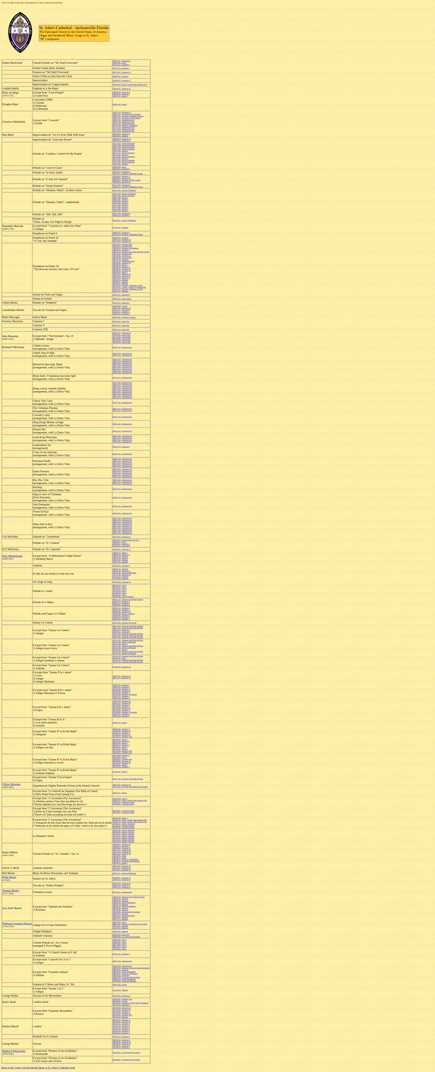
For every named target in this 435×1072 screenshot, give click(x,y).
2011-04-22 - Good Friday (122, 337)
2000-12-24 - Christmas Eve (122, 363)
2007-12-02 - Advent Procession (124, 143)
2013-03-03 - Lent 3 (119, 949)
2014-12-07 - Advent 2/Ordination (124, 653)
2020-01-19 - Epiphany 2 (121, 619)
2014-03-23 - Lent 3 (119, 595)
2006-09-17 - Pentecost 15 (122, 274)
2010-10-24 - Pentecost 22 (122, 887)
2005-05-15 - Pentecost (120, 970)
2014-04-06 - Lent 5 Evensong (123, 596)
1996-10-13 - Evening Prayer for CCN (126, 540)
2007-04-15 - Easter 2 (120, 739)
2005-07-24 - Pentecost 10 (122, 239)
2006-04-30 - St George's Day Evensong (126, 977)
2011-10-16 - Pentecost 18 (122, 241)
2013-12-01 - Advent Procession (124, 160)
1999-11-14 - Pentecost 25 (122, 112)
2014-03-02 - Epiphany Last (122, 752)
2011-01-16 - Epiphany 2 (121, 689)
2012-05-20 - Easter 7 (120, 765)
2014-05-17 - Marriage (120, 291)
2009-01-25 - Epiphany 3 (121, 610)
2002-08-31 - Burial (119, 857)
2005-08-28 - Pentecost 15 (122, 537)
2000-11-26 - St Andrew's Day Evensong (127, 118)
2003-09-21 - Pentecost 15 (122, 263)
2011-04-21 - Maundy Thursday (123, 836)
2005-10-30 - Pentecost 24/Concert (124, 623)
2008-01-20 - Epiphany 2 (121, 685)
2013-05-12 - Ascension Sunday (124, 802)
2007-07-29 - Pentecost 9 (121, 278)
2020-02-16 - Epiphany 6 (121, 314)
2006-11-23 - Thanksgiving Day (124, 916)
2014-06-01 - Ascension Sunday (124, 804)
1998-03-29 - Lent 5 (119, 940)
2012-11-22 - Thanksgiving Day (124, 129)
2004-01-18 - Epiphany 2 (121, 215)
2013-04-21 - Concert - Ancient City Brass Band (129, 287)
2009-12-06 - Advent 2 (120, 201)
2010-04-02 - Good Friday (122, 335)
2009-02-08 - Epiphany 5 (121, 729)
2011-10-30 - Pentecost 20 (122, 575)
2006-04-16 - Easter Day (121, 975)
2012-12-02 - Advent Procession (124, 156)
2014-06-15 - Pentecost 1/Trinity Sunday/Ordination (131, 1003)
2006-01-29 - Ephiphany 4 (122, 996)
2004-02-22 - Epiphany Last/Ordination (126, 861)
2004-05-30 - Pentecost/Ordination (124, 573)
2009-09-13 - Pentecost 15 (122, 880)
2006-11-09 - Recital (120, 104)
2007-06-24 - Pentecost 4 (121, 1040)
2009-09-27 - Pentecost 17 (122, 1044)
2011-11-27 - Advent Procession (124, 153)
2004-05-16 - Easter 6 (120, 265)
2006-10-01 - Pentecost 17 (122, 276)
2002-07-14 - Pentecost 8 (121, 447)
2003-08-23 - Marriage (120, 136)
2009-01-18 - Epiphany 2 (121, 687)
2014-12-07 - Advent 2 (120, 164)
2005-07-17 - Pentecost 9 (121, 310)
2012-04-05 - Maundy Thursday (123, 838)
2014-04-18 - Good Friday (122, 342)
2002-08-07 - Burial (119, 856)
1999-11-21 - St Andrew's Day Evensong (127, 114)
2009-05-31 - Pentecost (120, 76)
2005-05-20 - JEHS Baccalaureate (124, 972)
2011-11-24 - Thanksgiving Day (124, 127)
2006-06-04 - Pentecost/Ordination (124, 981)
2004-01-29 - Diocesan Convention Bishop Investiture (131, 968)
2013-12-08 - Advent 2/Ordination (124, 648)
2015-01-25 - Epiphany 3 (121, 696)
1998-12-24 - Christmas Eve (122, 359)
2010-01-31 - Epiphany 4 (121, 1024)
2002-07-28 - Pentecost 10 (122, 854)
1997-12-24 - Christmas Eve (122, 244)
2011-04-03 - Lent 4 (119, 589)
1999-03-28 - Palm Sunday (122, 299)
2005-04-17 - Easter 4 (120, 863)
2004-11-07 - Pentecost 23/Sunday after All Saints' (130, 924)
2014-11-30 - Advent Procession (124, 162)
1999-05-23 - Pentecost (120, 901)
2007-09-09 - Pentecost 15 (122, 1022)
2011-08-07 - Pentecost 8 (121, 1046)
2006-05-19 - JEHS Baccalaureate (124, 979)
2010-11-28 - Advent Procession (124, 149)
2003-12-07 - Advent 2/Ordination (124, 220)
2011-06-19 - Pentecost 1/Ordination (125, 125)
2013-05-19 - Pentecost (120, 576)
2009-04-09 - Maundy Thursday (123, 832)
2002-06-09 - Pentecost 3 (121, 94)
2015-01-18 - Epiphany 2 (121, 617)
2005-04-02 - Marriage (120, 560)
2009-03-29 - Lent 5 (119, 585)
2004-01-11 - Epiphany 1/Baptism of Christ (128, 173)
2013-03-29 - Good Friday (122, 340)
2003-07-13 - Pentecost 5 (121, 601)
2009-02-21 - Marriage (120, 284)
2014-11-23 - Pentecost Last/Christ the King (128, 637)
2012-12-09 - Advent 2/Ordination (124, 642)
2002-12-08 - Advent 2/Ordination (124, 190)
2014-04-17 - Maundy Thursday (123, 841)
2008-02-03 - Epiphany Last (122, 759)
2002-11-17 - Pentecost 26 (122, 678)
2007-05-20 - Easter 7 (120, 798)
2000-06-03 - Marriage (120, 908)
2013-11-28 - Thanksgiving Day (124, 131)
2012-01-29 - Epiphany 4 (121, 1027)
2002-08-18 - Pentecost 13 (122, 141)
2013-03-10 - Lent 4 (119, 593)
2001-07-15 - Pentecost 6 (121, 1037)
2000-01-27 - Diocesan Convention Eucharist (128, 116)
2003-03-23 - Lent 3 (119, 922)
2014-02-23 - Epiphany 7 (121, 767)
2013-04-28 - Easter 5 (120, 644)
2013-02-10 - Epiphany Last (122, 736)
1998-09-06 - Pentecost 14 (122, 848)
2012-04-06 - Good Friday (122, 338)
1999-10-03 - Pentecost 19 (122, 676)
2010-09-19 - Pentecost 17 (122, 80)
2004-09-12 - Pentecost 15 (122, 89)
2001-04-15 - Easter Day (121, 321)
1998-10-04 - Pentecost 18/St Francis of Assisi (129, 897)
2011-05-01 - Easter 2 (120, 749)
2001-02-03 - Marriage (120, 910)
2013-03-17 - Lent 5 (119, 658)
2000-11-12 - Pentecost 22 (122, 850)
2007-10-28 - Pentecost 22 (122, 883)
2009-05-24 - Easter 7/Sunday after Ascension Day (130, 800)
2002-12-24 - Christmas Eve (122, 367)
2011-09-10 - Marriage (120, 928)
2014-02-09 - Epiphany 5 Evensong (125, 694)
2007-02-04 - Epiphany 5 (121, 755)
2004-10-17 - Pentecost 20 (122, 333)
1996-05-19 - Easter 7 (120, 553)
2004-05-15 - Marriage (120, 914)
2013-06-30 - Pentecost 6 (121, 546)
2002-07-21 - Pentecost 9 (121, 295)
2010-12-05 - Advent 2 (120, 151)
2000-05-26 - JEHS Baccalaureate (124, 906)
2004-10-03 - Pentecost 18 (122, 308)
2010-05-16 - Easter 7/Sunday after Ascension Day (130, 84)
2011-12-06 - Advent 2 (120, 155)
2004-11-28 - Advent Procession (124, 196)
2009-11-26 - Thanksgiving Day (124, 122)
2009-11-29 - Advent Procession (124, 147)
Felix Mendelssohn (12, 556)
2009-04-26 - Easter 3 (120, 743)
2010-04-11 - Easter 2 (120, 747)
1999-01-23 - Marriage (120, 899)
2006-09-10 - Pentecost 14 (122, 182)
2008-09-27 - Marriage (120, 282)
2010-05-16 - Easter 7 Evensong (124, 613)
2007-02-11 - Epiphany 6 (121, 608)
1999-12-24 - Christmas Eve (122, 361)
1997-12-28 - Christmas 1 (121, 172)
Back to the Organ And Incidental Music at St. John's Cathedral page (38, 1067)
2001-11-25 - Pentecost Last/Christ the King (128, 626)
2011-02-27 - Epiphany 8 (121, 65)
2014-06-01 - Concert (120, 1001)
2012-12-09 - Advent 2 (120, 158)
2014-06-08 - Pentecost (120, 578)
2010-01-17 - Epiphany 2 (121, 733)
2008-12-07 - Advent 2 (120, 199)
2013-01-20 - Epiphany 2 (121, 312)
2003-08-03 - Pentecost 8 (121, 134)
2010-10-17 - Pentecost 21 (122, 763)
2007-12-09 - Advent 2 (120, 197)
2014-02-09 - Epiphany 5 (121, 615)
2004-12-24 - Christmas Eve (122, 353)
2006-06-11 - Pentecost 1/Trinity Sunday (127, 180)
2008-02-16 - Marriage (120, 280)
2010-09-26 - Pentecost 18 (122, 667)
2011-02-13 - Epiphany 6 (121, 1025)
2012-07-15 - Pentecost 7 (121, 303)
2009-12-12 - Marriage (120, 562)
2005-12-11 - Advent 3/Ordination (124, 873)
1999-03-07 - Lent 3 (119, 941)
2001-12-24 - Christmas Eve (122, 365)
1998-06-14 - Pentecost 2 (121, 555)
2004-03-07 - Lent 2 (119, 542)
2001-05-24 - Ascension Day (122, 254)
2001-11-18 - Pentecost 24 (122, 852)
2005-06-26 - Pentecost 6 (121, 605)
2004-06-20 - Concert (120, 306)
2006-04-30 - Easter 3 (120, 272)
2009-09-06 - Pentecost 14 (122, 612)
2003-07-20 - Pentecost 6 (121, 571)
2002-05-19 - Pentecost (120, 238)
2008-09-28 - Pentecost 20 (122, 1042)
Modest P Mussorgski (13, 1051)
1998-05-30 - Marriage (120, 931)
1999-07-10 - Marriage (120, 904)
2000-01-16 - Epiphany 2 (121, 250)
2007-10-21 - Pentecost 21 (122, 61)
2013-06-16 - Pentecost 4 (121, 566)
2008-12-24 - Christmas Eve (122, 961)
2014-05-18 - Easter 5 (120, 650)
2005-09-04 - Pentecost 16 (122, 582)
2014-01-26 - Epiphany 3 (121, 692)
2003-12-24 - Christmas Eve (122, 347)
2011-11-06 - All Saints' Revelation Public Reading (130, 787)
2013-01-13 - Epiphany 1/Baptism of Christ (128, 234)
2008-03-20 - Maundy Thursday (123, 830)
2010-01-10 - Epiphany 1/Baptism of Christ (128, 285)
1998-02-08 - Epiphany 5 (121, 176)
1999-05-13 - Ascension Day (122, 246)
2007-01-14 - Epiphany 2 (121, 68)
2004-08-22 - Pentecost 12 (122, 269)
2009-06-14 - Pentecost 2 (121, 544)
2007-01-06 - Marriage (120, 926)
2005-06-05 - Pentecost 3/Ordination (125, 973)
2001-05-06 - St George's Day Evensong (126, 912)
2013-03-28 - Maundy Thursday (123, 840)
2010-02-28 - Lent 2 (119, 63)
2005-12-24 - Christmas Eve (122, 355)
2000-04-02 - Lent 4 (119, 943)
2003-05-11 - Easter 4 (120, 96)
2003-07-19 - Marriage (120, 558)
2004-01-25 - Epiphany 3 (121, 603)
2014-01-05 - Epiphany (120, 228)
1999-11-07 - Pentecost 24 (122, 785)
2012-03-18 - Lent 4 (119, 591)
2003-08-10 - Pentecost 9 (121, 169)
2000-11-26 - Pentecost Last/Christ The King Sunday (131, 252)
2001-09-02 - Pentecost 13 (122, 256)
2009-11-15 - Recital (120, 723)
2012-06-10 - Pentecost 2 (121, 1047)
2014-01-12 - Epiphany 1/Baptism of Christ (128, 289)
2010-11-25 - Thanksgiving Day (124, 124)
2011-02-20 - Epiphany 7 (121, 1011)
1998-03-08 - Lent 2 (119, 167)
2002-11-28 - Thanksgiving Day (124, 261)
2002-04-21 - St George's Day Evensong (126, 1052)
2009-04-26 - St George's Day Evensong (126, 937)
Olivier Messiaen (11, 784)
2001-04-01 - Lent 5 (119, 945)
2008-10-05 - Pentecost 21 (122, 866)
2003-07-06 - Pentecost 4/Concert (124, 317)
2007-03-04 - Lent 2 (119, 757)
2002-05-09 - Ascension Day (122, 257)
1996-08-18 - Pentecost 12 (122, 139)
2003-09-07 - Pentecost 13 (122, 549)
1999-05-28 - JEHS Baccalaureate (124, 902)
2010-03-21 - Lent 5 (119, 587)
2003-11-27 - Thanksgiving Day (124, 120)
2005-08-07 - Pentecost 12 (122, 270)
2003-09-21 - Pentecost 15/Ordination (125, 859)
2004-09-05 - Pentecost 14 (122, 178)
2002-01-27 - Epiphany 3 (121, 954)
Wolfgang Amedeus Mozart (17, 923)
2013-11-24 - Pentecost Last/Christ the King (128, 635)
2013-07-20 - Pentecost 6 (121, 1005)
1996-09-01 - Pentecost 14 (122, 844)
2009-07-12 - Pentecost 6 (121, 885)
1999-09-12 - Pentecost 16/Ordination (125, 248)
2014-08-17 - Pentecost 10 (122, 870)
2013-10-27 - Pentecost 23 (122, 1013)
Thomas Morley (10, 890)
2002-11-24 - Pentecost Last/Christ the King (128, 599)
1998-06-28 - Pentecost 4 (121, 92)
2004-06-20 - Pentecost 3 (121, 267)
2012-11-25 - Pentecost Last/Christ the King (128, 634)
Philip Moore (9, 877)
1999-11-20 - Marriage (120, 556)
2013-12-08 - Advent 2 (120, 209)
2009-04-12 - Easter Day (121, 935)
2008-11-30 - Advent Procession (124, 145)
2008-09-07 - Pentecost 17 (122, 878)
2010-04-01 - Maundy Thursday (123, 834)
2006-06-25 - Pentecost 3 (121, 232)
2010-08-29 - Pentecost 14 (122, 735)
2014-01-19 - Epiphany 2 (121, 1031)
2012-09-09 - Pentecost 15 (122, 691)
